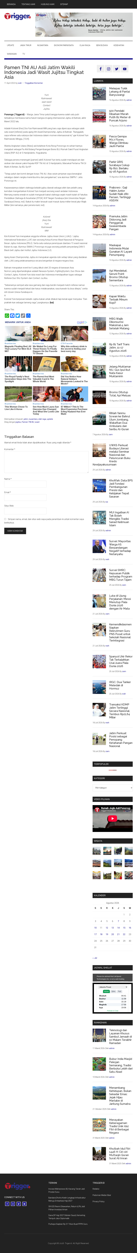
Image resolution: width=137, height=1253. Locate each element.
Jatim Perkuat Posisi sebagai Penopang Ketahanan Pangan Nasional (120, 740)
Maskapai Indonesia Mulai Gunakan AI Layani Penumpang (120, 250)
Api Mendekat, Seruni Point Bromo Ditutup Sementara (118, 275)
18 (101, 934)
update (50, 419)
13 (112, 928)
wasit (37, 422)
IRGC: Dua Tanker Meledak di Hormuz (120, 685)
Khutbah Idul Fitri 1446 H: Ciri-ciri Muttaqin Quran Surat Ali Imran (119, 1153)
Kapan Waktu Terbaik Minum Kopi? (118, 299)
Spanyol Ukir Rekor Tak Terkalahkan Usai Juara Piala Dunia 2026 (121, 661)
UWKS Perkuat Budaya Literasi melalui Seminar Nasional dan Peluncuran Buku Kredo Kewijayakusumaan (111, 455)
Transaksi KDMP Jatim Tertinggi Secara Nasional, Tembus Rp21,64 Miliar (119, 711)
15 (124, 928)
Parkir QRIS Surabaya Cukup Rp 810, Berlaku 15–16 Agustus (119, 166)
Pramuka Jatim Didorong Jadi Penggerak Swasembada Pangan (118, 223)
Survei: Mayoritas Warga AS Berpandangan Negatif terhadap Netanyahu (120, 548)
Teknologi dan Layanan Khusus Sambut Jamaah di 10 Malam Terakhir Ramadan (120, 1037)
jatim (26, 419)
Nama (8, 479)
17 (95, 934)
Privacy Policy (98, 1201)
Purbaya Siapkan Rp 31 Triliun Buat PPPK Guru (67, 1224)
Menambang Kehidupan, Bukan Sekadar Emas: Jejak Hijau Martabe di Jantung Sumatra (120, 1095)
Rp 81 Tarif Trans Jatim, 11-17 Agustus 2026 (119, 347)
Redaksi (96, 1189)
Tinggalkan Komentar (34, 83)
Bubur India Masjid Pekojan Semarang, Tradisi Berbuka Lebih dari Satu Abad (121, 1065)
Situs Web (9, 505)
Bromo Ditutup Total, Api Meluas (120, 394)
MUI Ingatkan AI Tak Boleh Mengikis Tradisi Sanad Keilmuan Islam (119, 519)
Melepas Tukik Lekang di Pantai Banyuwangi (119, 91)
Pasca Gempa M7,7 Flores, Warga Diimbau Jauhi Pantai (118, 141)
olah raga (42, 419)
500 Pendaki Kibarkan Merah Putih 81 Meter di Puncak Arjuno (119, 115)
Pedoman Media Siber (102, 1195)
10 (95, 928)
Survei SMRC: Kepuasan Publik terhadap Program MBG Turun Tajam (120, 574)
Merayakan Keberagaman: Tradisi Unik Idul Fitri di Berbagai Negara (119, 1126)
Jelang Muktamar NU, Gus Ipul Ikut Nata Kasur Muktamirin (120, 371)
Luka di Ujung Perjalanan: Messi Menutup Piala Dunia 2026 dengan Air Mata (120, 602)
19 (107, 934)
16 (130, 928)
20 (112, 934)
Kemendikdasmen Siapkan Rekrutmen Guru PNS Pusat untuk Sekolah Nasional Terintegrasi (120, 632)
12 (107, 928)
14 (118, 928)
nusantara (33, 419)
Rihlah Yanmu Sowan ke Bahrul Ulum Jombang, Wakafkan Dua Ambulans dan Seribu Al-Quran (119, 421)
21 (118, 934)
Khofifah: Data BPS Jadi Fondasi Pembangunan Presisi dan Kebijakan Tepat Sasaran (121, 488)
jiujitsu (18, 422)
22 (124, 934)
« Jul (95, 958)
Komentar (9, 449)
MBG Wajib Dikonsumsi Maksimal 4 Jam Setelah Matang (119, 323)
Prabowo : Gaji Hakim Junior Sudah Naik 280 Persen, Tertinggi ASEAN (120, 194)
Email (7, 492)
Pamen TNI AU (28, 422)
